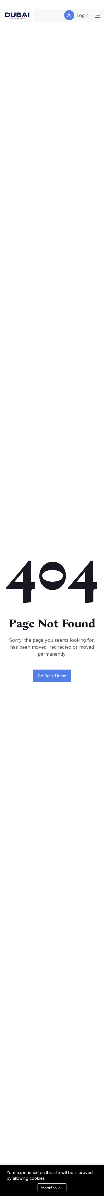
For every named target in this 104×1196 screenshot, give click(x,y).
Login (82, 15)
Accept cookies (53, 1187)
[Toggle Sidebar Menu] (97, 15)
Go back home (52, 675)
